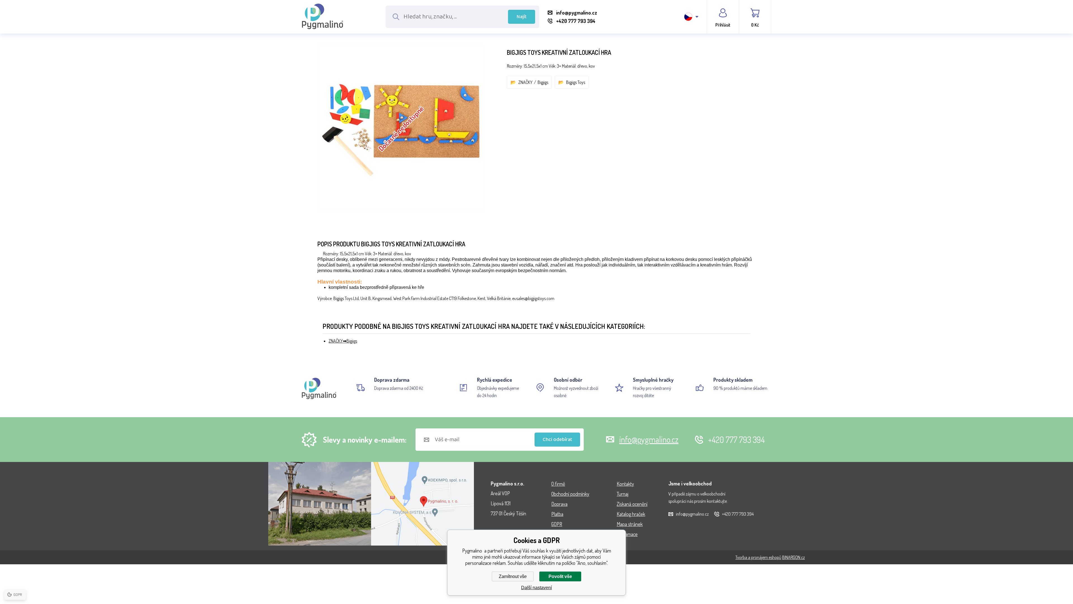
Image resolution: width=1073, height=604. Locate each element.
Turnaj (622, 494)
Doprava (559, 504)
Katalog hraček (631, 514)
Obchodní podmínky (570, 494)
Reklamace (627, 534)
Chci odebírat (557, 439)
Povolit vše (560, 576)
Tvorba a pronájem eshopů (758, 557)
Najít (522, 17)
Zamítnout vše (513, 576)
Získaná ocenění (632, 504)
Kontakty (625, 484)
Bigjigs (543, 82)
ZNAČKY (525, 82)
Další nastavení (536, 587)
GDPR (556, 524)
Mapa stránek (630, 524)
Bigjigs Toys (575, 82)
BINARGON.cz (793, 557)
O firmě (558, 484)
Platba (557, 514)
